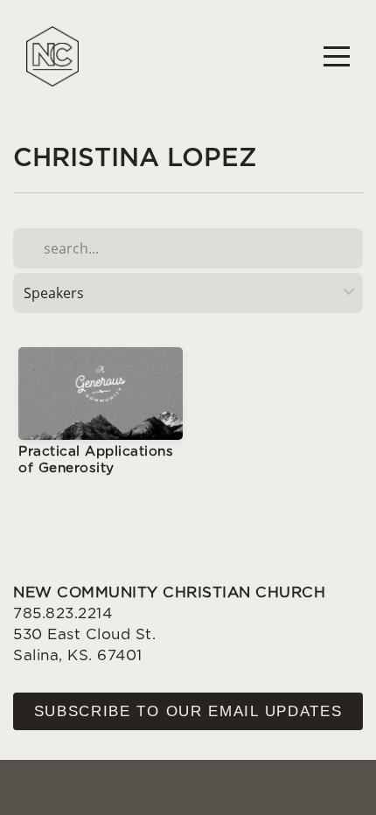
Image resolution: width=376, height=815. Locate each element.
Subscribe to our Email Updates (188, 711)
